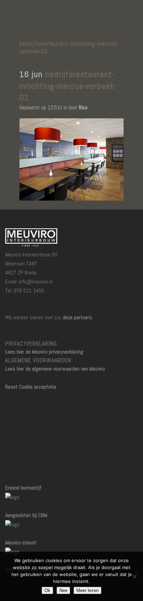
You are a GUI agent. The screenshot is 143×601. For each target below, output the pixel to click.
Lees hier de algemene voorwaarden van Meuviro (55, 368)
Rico (83, 107)
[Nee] (134, 576)
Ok (47, 590)
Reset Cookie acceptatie (30, 386)
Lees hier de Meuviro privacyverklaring (44, 351)
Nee (63, 590)
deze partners (77, 317)
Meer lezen (87, 590)
